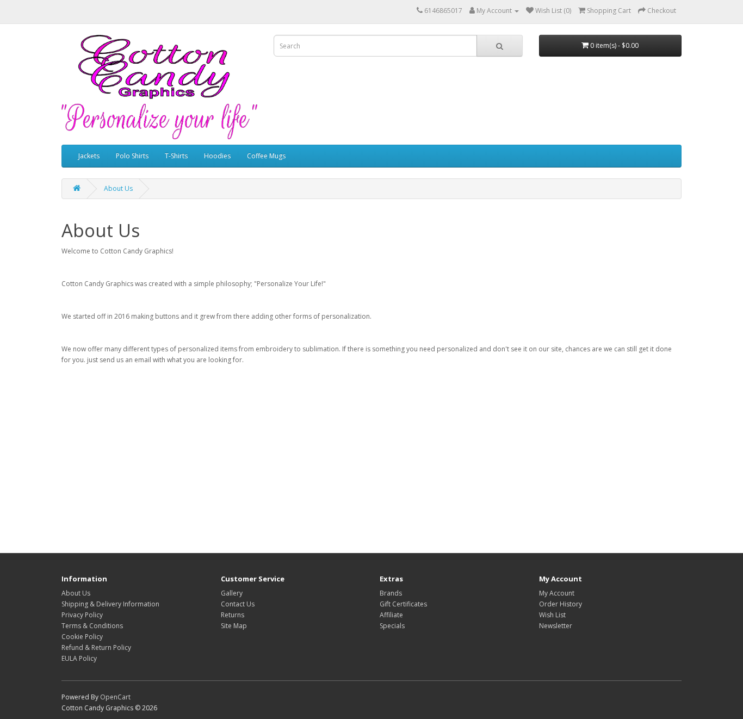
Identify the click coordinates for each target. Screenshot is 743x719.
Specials (392, 625)
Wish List (552, 614)
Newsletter (555, 625)
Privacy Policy (82, 614)
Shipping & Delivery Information (110, 604)
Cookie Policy (82, 636)
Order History (560, 604)
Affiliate (391, 614)
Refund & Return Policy (96, 647)
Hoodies (217, 155)
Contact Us (238, 604)
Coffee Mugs (266, 155)
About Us (118, 188)
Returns (232, 614)
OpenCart (115, 697)
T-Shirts (176, 155)
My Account (556, 593)
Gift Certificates (403, 604)
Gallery (232, 593)
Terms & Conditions (92, 625)
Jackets (89, 155)
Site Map (234, 625)
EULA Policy (79, 658)
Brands (391, 593)
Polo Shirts (132, 155)
